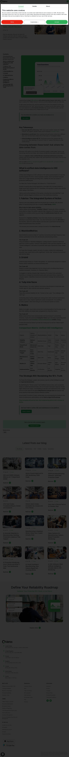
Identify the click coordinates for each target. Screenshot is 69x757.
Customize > (34, 22)
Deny (12, 22)
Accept (57, 22)
